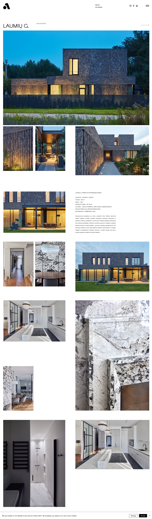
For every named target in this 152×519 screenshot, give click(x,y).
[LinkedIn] (137, 6)
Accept (143, 516)
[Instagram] (130, 6)
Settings (133, 516)
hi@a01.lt (97, 4)
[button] (147, 5)
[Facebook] (134, 6)
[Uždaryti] (149, 515)
